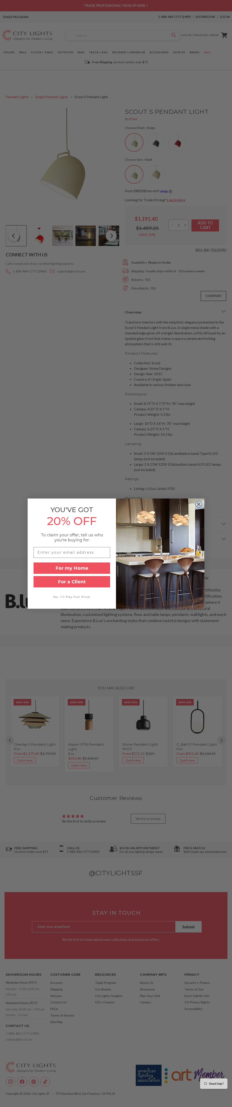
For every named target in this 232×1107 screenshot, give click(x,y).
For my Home (72, 568)
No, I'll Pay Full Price (71, 597)
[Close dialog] (198, 504)
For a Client (72, 581)
